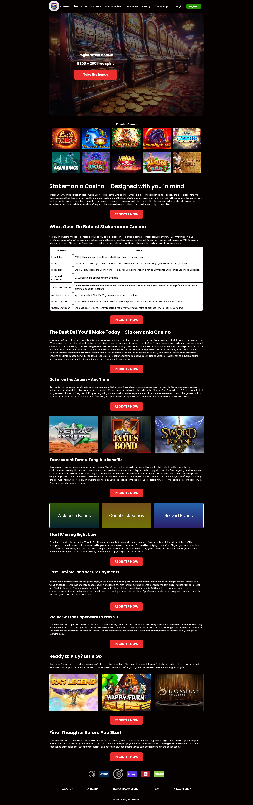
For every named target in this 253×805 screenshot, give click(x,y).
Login (179, 6)
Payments (132, 6)
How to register (114, 6)
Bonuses (96, 6)
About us (67, 788)
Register (193, 6)
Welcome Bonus (74, 516)
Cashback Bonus (126, 516)
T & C (156, 788)
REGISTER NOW (126, 214)
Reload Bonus (179, 516)
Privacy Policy (182, 788)
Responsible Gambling (125, 788)
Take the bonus (95, 74)
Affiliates (93, 788)
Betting (146, 6)
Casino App (161, 6)
